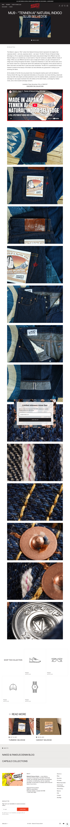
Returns (59, 791)
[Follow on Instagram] (60, 823)
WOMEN (8, 4)
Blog (58, 776)
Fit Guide (59, 780)
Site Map (59, 797)
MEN (3, 4)
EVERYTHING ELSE (16, 4)
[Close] (54, 400)
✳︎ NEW (10, 6)
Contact (59, 795)
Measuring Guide (61, 782)
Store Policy (60, 788)
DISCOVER (4, 6)
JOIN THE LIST (35, 419)
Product (27, 672)
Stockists (59, 778)
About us (59, 773)
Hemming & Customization (60, 785)
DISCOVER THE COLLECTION (35, 86)
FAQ (58, 793)
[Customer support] (67, 824)
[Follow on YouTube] (63, 823)
